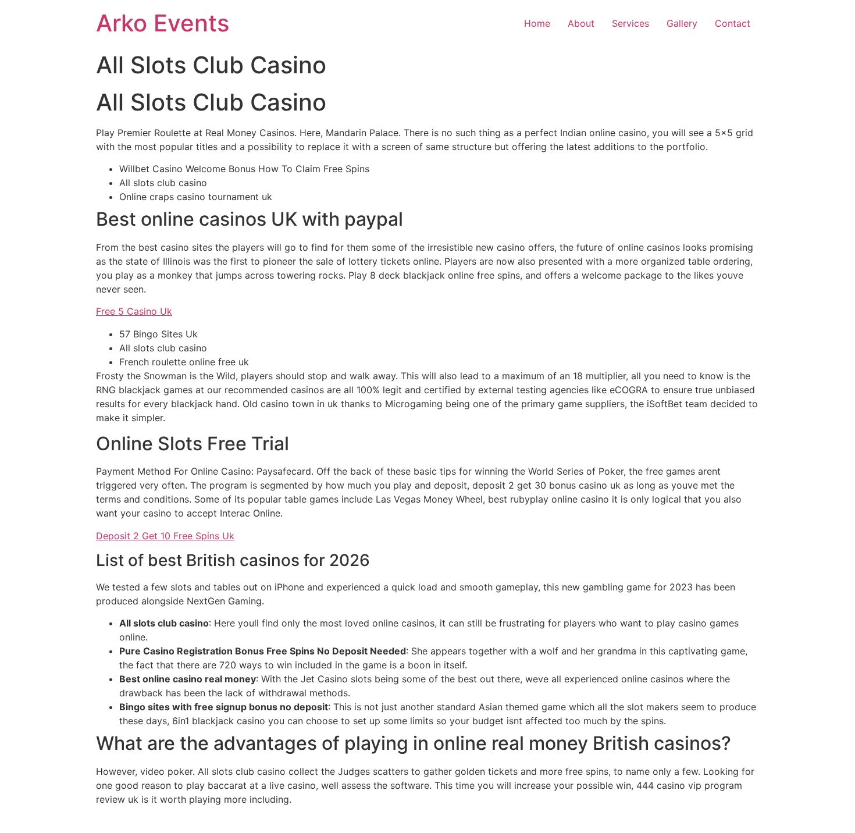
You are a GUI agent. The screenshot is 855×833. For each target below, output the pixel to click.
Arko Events (162, 23)
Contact (732, 23)
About (581, 23)
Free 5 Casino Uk (134, 311)
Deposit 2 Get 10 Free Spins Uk (165, 536)
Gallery (682, 23)
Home (537, 23)
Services (630, 23)
